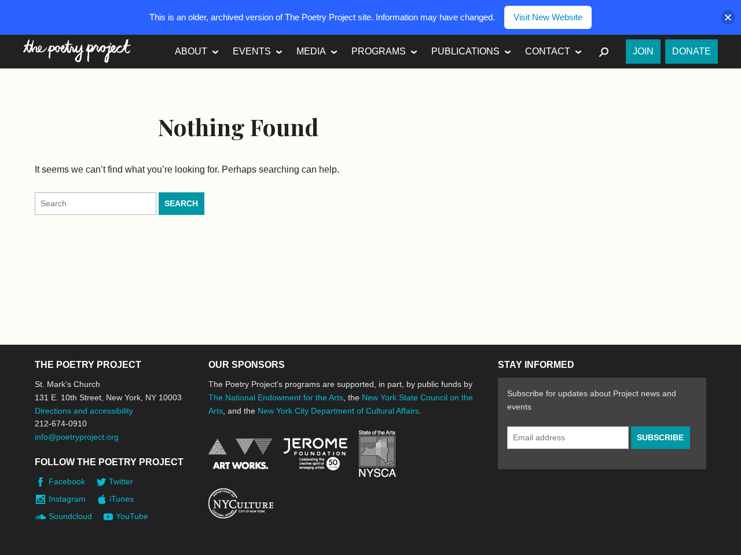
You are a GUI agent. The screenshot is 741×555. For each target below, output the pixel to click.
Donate (691, 51)
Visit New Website (547, 17)
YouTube (132, 516)
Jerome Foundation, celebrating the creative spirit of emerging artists (315, 454)
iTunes (121, 498)
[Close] (728, 17)
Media (311, 51)
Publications (465, 51)
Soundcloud (70, 516)
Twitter (121, 481)
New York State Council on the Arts (377, 453)
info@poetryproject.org (77, 436)
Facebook (67, 481)
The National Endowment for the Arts (275, 397)
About (191, 51)
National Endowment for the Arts (240, 454)
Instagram (67, 498)
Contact (547, 51)
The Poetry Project (77, 51)
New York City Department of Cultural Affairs (338, 410)
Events (252, 51)
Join (643, 51)
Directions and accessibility (84, 410)
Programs (378, 51)
